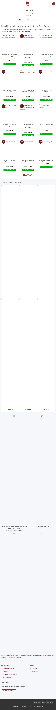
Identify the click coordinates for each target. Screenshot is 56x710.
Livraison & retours (7, 677)
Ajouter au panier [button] (10, 63)
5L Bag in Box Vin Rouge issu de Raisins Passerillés (46, 161)
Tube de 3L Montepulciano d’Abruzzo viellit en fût (9, 161)
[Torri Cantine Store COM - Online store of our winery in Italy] (28, 3)
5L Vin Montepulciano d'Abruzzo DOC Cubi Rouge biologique (28, 56)
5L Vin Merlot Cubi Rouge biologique (46, 91)
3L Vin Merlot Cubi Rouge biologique (28, 161)
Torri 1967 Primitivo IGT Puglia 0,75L (46, 125)
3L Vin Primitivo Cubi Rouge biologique (9, 125)
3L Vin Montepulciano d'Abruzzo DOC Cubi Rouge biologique (28, 126)
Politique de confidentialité (9, 668)
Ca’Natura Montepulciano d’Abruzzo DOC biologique (46, 55)
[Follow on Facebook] (3, 702)
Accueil (24, 13)
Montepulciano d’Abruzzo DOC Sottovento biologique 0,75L (9, 55)
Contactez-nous (34, 671)
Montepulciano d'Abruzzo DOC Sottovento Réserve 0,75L (28, 91)
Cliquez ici (8, 530)
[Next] (32, 175)
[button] (2, 3)
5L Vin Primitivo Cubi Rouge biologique (9, 91)
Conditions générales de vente (10, 674)
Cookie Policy (6, 671)
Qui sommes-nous (34, 668)
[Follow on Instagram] (6, 702)
